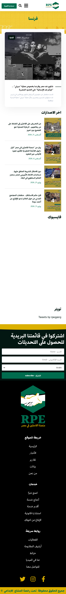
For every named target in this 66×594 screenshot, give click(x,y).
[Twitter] (22, 579)
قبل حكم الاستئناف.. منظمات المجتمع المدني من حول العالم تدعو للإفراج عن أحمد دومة (25, 198)
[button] (20, 5)
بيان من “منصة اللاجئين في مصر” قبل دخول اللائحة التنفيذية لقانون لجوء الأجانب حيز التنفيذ (26, 151)
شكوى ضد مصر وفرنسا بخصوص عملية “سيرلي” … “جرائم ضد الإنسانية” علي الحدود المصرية (32, 88)
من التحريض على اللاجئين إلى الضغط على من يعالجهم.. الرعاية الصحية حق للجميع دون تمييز (24, 127)
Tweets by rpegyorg (49, 317)
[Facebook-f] (43, 579)
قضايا (12, 37)
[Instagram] (33, 579)
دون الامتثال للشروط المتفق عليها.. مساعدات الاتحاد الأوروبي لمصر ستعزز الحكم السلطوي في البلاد (25, 175)
